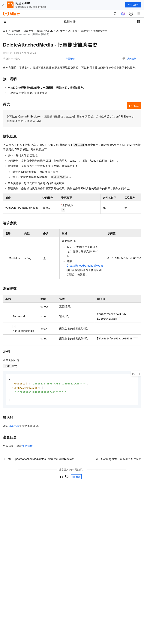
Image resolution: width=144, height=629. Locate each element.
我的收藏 (131, 58)
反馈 (78, 476)
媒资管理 (85, 30)
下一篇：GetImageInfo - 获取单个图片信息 (116, 459)
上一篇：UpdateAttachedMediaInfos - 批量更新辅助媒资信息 (38, 459)
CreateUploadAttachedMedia (85, 265)
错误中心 (13, 426)
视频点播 (15, 30)
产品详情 (70, 58)
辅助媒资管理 (100, 30)
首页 (5, 30)
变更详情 (27, 446)
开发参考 (28, 30)
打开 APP (133, 5)
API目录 (72, 30)
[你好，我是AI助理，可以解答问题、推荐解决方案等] (123, 14)
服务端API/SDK (45, 30)
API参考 (60, 30)
